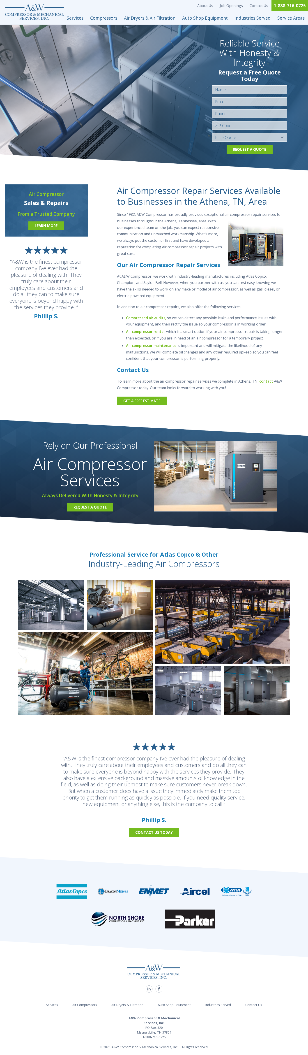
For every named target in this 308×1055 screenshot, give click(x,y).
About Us (205, 5)
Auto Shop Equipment (205, 18)
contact (266, 381)
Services (75, 18)
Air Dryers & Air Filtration (149, 18)
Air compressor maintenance (151, 345)
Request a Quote (249, 149)
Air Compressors (84, 1005)
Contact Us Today (154, 832)
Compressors (103, 18)
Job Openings (231, 5)
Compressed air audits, (146, 317)
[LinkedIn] (149, 988)
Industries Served (252, 18)
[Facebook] (159, 988)
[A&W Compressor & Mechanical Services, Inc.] (35, 12)
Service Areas (291, 18)
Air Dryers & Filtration (127, 1005)
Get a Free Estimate (141, 400)
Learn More (46, 225)
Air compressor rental (145, 331)
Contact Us (259, 5)
